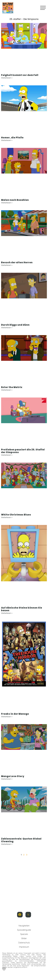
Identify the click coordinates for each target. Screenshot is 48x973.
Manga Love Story (12, 776)
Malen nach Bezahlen (15, 200)
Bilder (24, 938)
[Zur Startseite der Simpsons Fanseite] (7, 13)
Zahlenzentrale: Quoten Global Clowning (21, 840)
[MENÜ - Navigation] (43, 8)
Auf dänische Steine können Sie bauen (21, 609)
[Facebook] (20, 914)
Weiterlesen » (6, 78)
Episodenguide (24, 930)
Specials (24, 934)
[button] (4, 969)
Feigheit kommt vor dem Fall (19, 75)
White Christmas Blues (16, 514)
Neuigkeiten (24, 925)
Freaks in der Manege (15, 713)
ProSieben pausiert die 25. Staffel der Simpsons (23, 451)
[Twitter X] (28, 914)
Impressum (24, 947)
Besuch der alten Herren (17, 262)
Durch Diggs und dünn (15, 324)
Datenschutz (24, 942)
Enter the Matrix (11, 387)
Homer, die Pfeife (12, 137)
